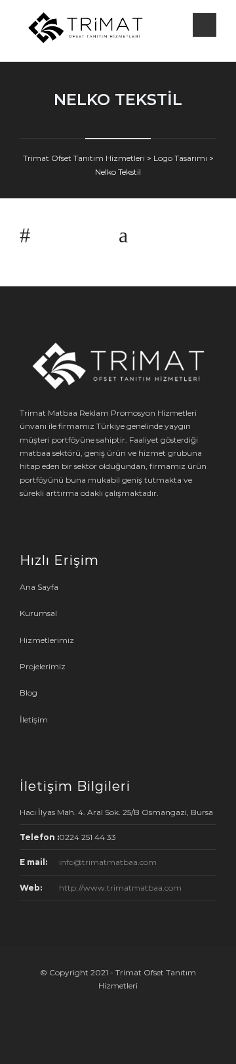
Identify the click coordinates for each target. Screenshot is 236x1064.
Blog (28, 693)
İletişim (34, 719)
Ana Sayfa (39, 587)
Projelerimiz (43, 666)
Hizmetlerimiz (47, 640)
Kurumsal (38, 613)
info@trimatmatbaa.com (108, 862)
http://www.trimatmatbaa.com (120, 888)
